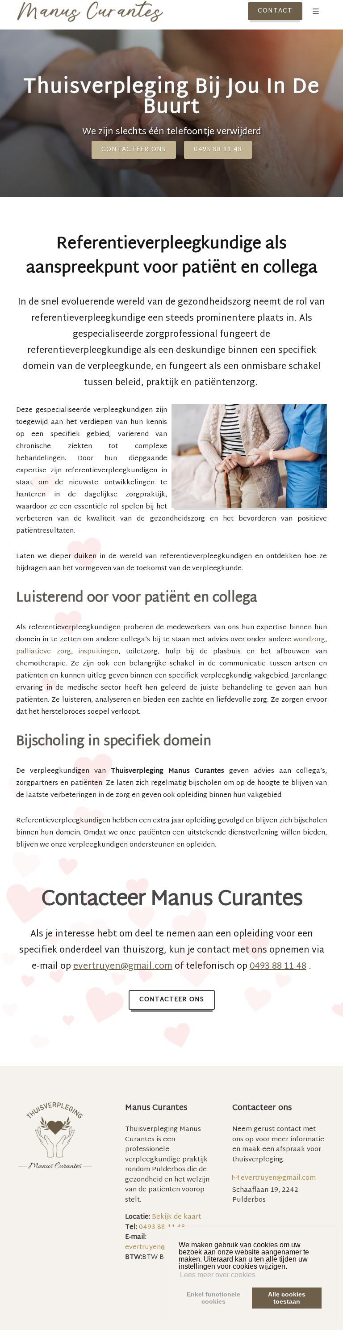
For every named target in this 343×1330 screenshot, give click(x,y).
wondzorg (309, 640)
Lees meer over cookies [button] (217, 1275)
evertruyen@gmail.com (122, 966)
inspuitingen (98, 652)
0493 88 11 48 (218, 149)
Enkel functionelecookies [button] (213, 1298)
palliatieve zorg (43, 652)
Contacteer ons (133, 149)
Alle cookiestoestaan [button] (286, 1298)
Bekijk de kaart (175, 1217)
